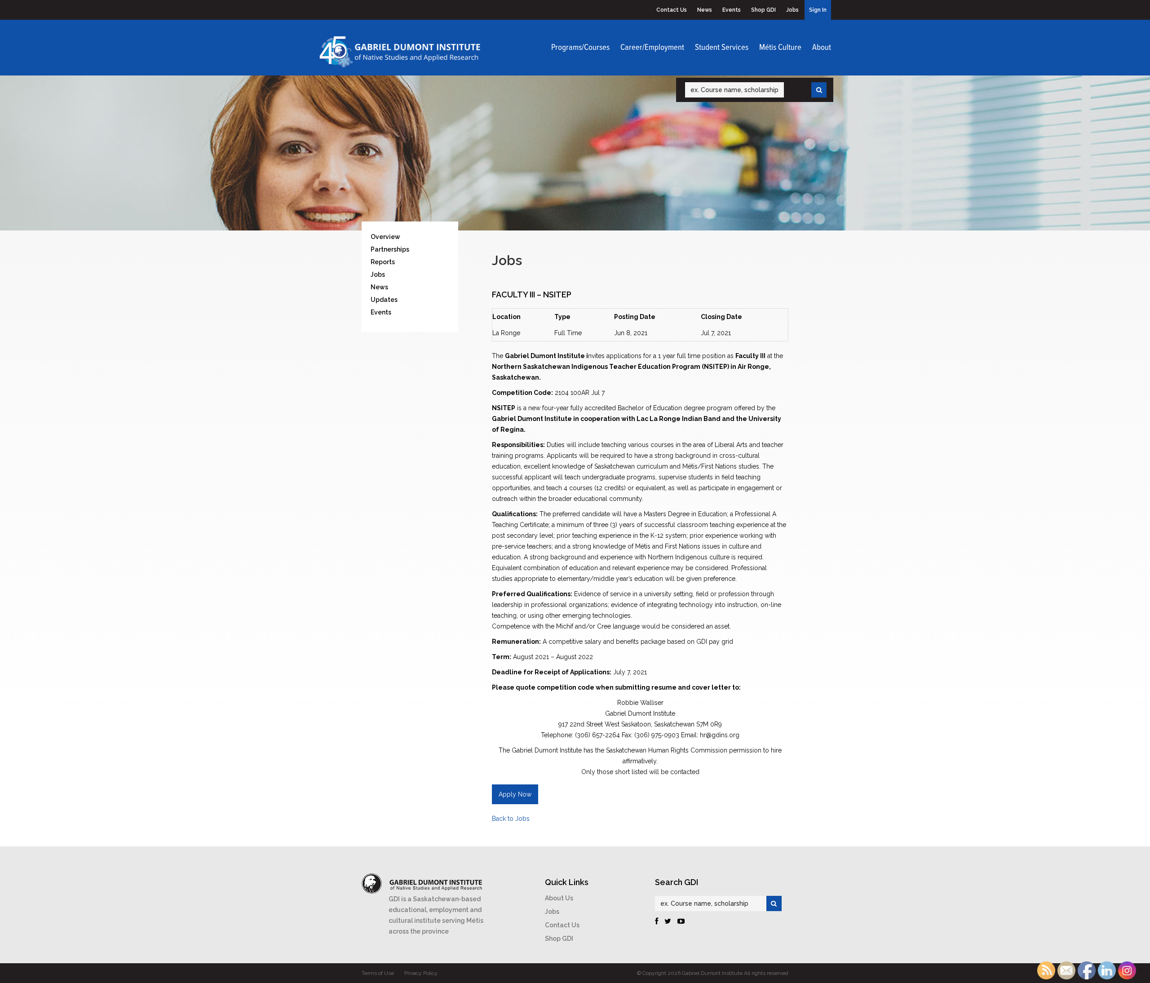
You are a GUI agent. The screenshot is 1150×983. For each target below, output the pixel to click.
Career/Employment (652, 47)
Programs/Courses (580, 47)
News (704, 10)
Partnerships (390, 249)
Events (731, 10)
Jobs (792, 10)
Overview (385, 236)
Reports (383, 262)
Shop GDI (763, 10)
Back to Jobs (511, 818)
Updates (384, 299)
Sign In (818, 10)
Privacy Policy (421, 973)
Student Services (721, 47)
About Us (559, 898)
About (821, 47)
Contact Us (671, 10)
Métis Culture (780, 47)
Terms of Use (378, 973)
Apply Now (515, 794)
